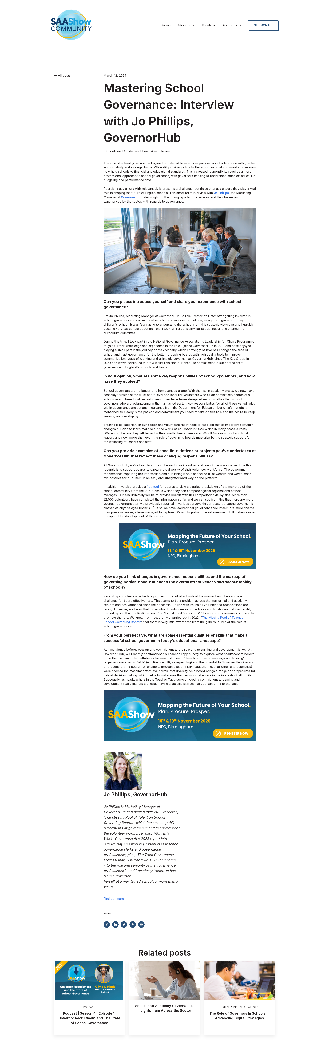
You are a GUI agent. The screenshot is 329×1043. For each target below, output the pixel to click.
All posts (64, 75)
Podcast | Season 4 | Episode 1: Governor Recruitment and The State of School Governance (89, 1018)
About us (184, 25)
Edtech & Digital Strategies (239, 1007)
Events (207, 25)
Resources (230, 25)
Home (166, 25)
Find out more (114, 898)
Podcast (89, 1007)
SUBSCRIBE (263, 25)
